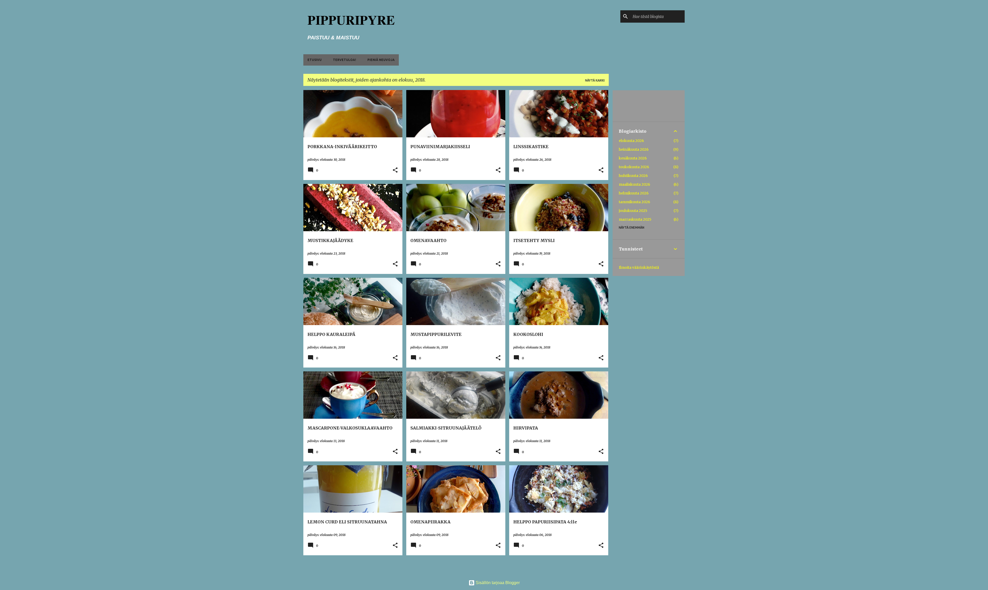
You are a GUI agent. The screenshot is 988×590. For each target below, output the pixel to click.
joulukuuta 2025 (633, 210)
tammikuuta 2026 (634, 202)
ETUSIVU (314, 59)
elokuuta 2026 (631, 140)
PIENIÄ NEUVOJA (381, 59)
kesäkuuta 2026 (633, 158)
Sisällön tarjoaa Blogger (497, 582)
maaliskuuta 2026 (634, 184)
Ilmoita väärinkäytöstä (639, 267)
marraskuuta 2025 (635, 219)
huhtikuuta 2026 (633, 175)
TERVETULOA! (344, 59)
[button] (395, 170)
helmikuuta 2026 (634, 193)
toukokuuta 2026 (634, 167)
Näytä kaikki (595, 80)
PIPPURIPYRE (351, 19)
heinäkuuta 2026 (634, 149)
